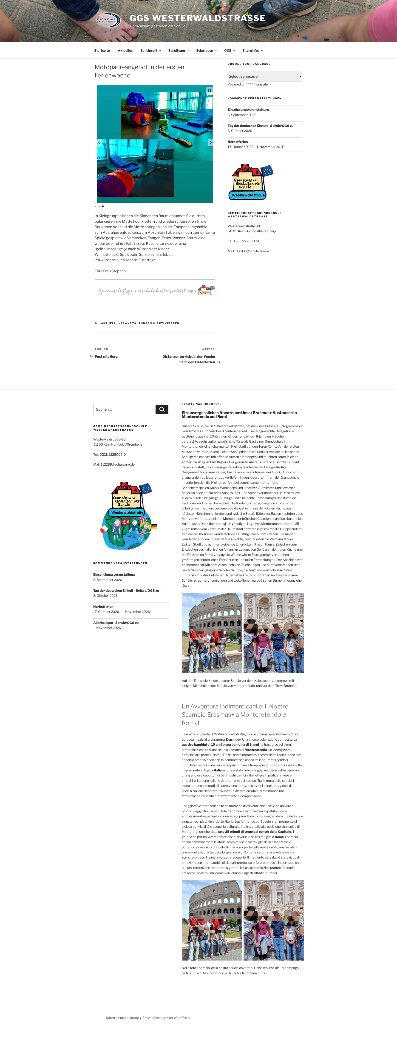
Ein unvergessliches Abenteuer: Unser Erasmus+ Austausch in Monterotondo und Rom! (239, 414)
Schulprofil (149, 50)
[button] (99, 142)
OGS (227, 50)
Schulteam (176, 50)
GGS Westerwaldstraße (198, 18)
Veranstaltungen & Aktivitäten (149, 323)
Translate (261, 84)
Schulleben (204, 50)
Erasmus (271, 426)
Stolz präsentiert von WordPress (166, 1018)
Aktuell (108, 323)
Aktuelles (125, 50)
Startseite (102, 50)
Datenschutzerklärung (122, 1018)
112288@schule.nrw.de (252, 251)
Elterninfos (250, 50)
